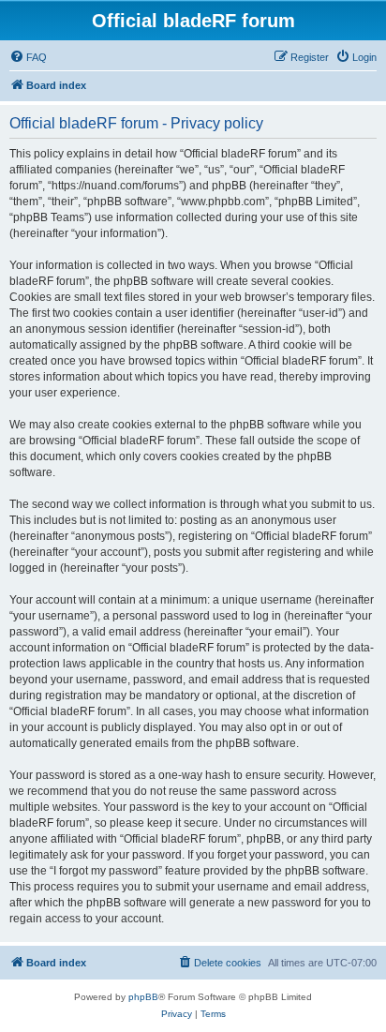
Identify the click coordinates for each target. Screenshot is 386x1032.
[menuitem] (28, 57)
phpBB (143, 997)
